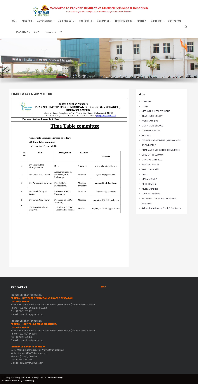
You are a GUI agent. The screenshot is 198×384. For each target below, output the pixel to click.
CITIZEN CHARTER (151, 130)
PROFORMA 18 (149, 184)
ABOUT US (27, 21)
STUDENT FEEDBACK (152, 154)
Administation (44, 21)
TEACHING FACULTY (152, 116)
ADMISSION (156, 21)
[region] (99, 62)
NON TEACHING (150, 120)
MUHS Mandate (66, 21)
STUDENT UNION (150, 164)
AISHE (36, 32)
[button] (4, 58)
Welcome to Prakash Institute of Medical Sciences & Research (99, 8)
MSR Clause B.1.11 (150, 169)
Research (49, 32)
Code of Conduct (151, 193)
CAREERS (146, 101)
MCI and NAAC (149, 179)
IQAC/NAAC (22, 32)
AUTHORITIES (85, 21)
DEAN (145, 106)
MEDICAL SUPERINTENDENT (156, 111)
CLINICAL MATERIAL (152, 159)
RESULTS (146, 135)
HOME (14, 21)
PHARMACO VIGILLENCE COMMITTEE (161, 150)
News (144, 174)
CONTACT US (174, 21)
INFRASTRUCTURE (123, 21)
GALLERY (141, 21)
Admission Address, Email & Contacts (161, 208)
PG (61, 32)
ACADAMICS (103, 21)
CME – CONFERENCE (152, 125)
